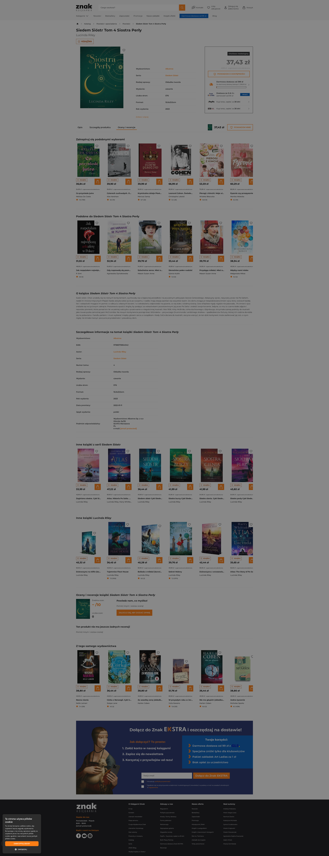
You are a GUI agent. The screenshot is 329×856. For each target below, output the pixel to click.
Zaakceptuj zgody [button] (22, 844)
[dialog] (22, 833)
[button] (22, 849)
